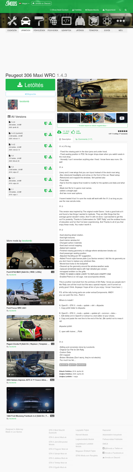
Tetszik (78, 133)
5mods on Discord (112, 457)
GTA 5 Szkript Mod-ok (58, 453)
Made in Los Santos (14, 431)
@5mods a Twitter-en (114, 448)
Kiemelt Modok (82, 434)
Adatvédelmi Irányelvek (112, 434)
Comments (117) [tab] (84, 139)
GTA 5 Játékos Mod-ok (58, 458)
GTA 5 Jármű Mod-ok (57, 437)
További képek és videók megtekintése (92, 125)
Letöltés (33, 85)
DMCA (105, 443)
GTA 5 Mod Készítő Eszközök (57, 431)
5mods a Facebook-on (114, 453)
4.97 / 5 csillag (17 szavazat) (118, 133)
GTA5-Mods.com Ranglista (87, 455)
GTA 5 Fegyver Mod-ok (58, 449)
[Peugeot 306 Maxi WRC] (92, 95)
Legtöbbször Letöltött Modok (84, 445)
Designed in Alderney (14, 429)
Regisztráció (110, 9)
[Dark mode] (120, 10)
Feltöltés (77, 9)
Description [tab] (66, 139)
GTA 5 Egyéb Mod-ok (57, 467)
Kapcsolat (107, 430)
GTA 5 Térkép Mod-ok (58, 462)
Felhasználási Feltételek (112, 439)
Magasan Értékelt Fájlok (86, 451)
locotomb (24, 101)
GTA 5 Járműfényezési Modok (58, 443)
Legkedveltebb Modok (85, 439)
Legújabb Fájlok (82, 430)
